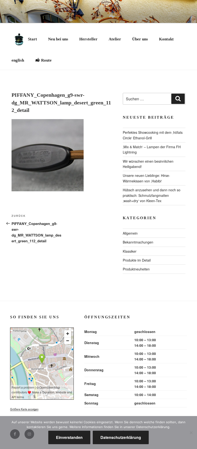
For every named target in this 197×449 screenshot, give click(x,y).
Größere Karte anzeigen (24, 409)
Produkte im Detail (137, 260)
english (18, 60)
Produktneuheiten (136, 269)
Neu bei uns (58, 39)
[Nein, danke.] (191, 432)
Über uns (140, 39)
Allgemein (130, 233)
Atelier (115, 39)
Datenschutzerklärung (120, 437)
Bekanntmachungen (138, 242)
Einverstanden (69, 437)
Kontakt (166, 39)
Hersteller (88, 39)
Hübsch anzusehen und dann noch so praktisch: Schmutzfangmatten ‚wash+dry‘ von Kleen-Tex (151, 195)
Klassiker (129, 251)
